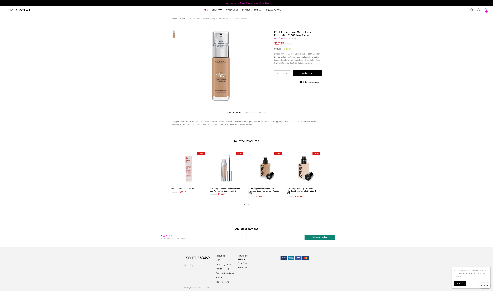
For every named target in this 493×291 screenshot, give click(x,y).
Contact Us (221, 277)
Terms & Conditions (225, 273)
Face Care (242, 263)
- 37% (239, 154)
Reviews (250, 112)
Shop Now (217, 10)
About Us (220, 256)
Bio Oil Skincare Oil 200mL (183, 189)
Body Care (242, 267)
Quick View (190, 183)
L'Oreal (182, 19)
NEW (206, 10)
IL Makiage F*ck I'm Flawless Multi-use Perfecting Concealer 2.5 (225, 190)
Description (234, 112)
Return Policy (222, 269)
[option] (220, 65)
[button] (280, 38)
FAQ (218, 260)
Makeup (258, 10)
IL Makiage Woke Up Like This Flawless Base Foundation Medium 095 (263, 191)
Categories (232, 10)
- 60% (278, 154)
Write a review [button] (320, 237)
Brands (246, 10)
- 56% (201, 154)
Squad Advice (273, 10)
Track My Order (223, 264)
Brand (262, 112)
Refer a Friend (222, 282)
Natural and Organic (243, 257)
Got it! (460, 283)
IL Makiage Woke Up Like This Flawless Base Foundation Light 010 (301, 191)
